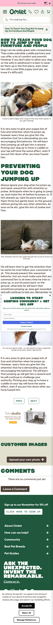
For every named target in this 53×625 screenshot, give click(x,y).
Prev (19, 401)
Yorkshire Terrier (11, 257)
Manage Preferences (26, 620)
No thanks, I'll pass (26, 326)
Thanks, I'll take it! (26, 322)
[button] (26, 553)
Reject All (26, 613)
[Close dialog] (50, 295)
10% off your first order (26, 3)
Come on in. (12, 581)
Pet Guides (11, 553)
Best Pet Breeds (14, 546)
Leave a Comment (15, 489)
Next (34, 401)
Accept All (27, 606)
